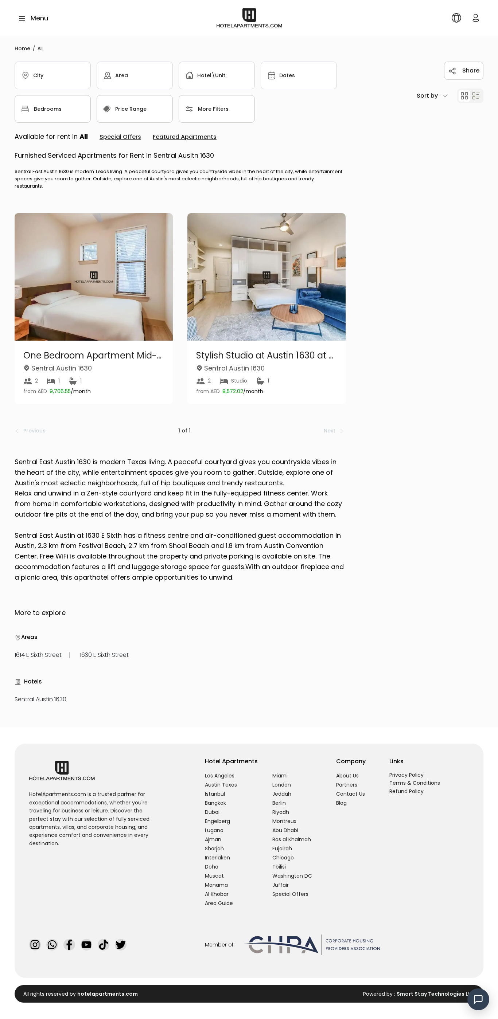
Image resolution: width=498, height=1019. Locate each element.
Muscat (214, 875)
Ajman (213, 839)
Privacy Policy (406, 775)
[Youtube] (86, 945)
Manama (216, 885)
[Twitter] (121, 945)
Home (22, 48)
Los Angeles (219, 775)
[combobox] (53, 75)
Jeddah (281, 793)
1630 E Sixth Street (104, 655)
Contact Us (350, 793)
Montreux (284, 821)
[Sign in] (476, 17)
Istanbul (215, 793)
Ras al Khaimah (291, 839)
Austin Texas (221, 784)
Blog (341, 803)
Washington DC (292, 875)
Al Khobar (217, 894)
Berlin (279, 803)
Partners (346, 784)
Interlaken (217, 857)
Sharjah (214, 848)
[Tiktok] (103, 945)
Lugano (214, 830)
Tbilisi (279, 866)
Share (470, 70)
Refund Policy (406, 791)
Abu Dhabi (285, 830)
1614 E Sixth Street (38, 655)
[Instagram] (35, 945)
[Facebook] (69, 945)
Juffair (280, 885)
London (281, 784)
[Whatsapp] (52, 945)
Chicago (283, 857)
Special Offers (290, 894)
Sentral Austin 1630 (40, 699)
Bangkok (215, 803)
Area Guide (219, 903)
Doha (211, 866)
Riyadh (280, 812)
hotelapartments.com (107, 994)
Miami (280, 775)
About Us (347, 775)
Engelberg (217, 821)
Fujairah (282, 848)
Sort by (427, 96)
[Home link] (249, 17)
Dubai (212, 812)
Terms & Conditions (414, 783)
